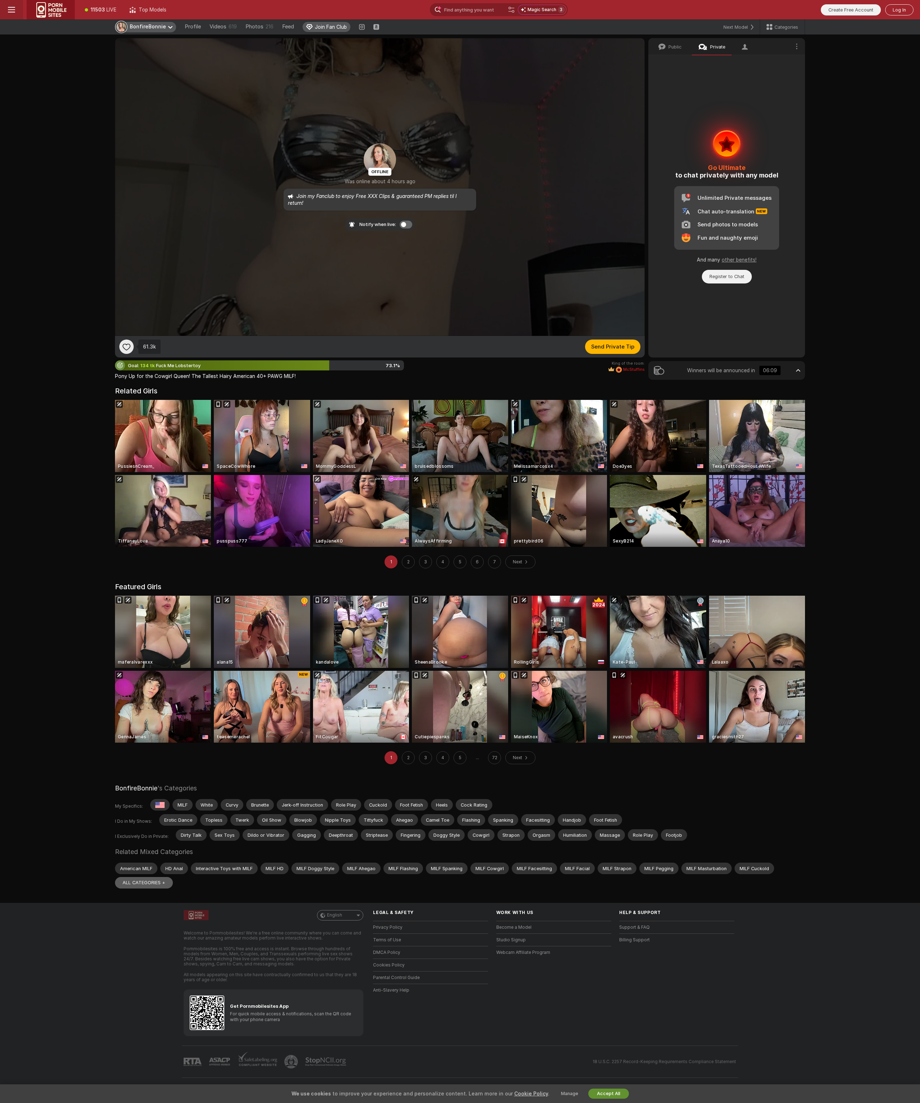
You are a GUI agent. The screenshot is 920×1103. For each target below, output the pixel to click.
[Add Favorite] (126, 347)
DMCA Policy (386, 952)
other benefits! (739, 260)
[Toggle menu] (11, 9)
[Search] (511, 10)
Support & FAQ (634, 927)
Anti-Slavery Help (391, 990)
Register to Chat (726, 276)
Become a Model (514, 927)
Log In (899, 10)
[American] (160, 805)
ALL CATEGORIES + (144, 882)
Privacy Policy (387, 927)
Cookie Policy (531, 1094)
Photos (259, 26)
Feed (288, 26)
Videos (223, 26)
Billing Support (634, 939)
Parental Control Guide (396, 977)
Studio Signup (511, 939)
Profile (193, 26)
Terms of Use (387, 939)
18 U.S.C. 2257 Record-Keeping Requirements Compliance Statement (664, 1061)
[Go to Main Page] (50, 9)
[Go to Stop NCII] (326, 1061)
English (334, 915)
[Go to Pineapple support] (291, 1062)
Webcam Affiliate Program (523, 952)
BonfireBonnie (136, 788)
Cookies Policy (389, 965)
